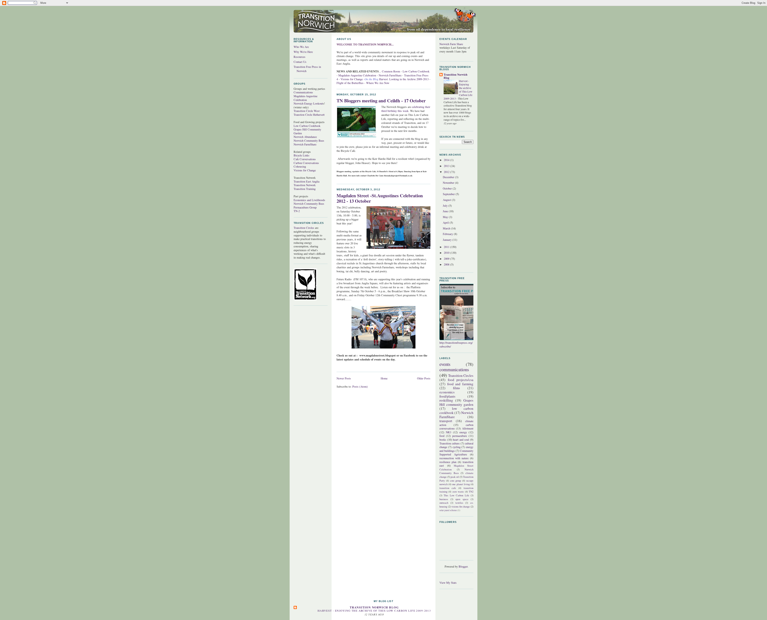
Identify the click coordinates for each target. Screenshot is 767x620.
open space (461, 499)
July (445, 205)
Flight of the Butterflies (350, 83)
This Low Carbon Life (456, 495)
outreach (443, 502)
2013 (447, 166)
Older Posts (423, 378)
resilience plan (447, 462)
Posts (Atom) (360, 386)
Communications (303, 92)
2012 (447, 172)
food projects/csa (461, 379)
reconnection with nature (454, 458)
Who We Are (301, 47)
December (449, 177)
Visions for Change (305, 170)
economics (447, 392)
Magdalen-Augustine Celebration (305, 98)
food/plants (447, 396)
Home (384, 378)
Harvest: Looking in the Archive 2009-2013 (404, 79)
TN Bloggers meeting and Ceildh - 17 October (381, 100)
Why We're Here (303, 52)
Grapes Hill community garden (456, 402)
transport (445, 421)
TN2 (471, 491)
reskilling (446, 400)
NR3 (448, 432)
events (444, 364)
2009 (447, 259)
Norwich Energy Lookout (308, 103)
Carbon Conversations (306, 163)
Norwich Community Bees (309, 140)
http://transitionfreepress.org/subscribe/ (456, 344)
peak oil (455, 477)
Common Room (391, 71)
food (441, 436)
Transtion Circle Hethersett (309, 114)
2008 (447, 264)
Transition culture (449, 443)
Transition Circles (304, 228)
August (447, 200)
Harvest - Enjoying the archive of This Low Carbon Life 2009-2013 (374, 610)
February (448, 234)
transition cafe (447, 488)
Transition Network (305, 185)
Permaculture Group (305, 207)
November (449, 183)
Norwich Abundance (305, 137)
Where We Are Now (377, 83)
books (442, 439)
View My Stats (448, 582)
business (443, 499)
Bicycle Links (301, 155)
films (456, 388)
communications (454, 369)
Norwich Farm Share (451, 44)
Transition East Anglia (306, 181)
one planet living (461, 484)
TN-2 (297, 211)
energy (463, 432)
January (447, 240)
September (449, 194)
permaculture (459, 436)
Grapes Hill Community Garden (307, 131)
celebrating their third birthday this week (405, 109)
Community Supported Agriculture (456, 452)
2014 (447, 160)
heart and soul (461, 439)
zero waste (458, 491)
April (446, 222)
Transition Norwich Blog (455, 76)
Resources (299, 57)
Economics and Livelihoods (309, 200)
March (447, 228)
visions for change (460, 506)
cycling (457, 447)
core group (455, 480)
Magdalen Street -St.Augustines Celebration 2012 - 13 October (380, 198)
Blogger (463, 566)
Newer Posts (344, 378)
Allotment (467, 428)
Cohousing (300, 166)
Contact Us (300, 62)
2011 (447, 247)
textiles (459, 502)
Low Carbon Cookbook (307, 126)
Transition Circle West (307, 111)
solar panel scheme (448, 510)
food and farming (460, 384)
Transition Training (305, 189)
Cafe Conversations (305, 159)
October (448, 188)
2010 (447, 253)
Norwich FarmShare (305, 144)
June (446, 211)
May (446, 217)
